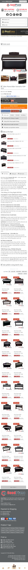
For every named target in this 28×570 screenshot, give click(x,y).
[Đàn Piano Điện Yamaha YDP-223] (14, 60)
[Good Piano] (14, 5)
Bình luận (22, 173)
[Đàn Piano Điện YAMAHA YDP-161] (19, 281)
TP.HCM (17, 115)
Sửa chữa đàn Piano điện (19, 559)
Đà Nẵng (23, 115)
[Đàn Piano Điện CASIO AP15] (7, 281)
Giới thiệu (5, 173)
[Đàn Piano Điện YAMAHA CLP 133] (7, 323)
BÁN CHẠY (24, 271)
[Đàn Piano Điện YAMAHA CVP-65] (19, 302)
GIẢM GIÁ (20, 273)
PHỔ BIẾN (18, 271)
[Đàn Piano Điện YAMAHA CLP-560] (19, 323)
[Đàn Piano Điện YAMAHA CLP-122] (7, 302)
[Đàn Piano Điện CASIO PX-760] (19, 385)
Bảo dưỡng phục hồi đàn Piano (18, 558)
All (9, 271)
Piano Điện (19, 36)
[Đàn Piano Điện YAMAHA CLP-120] (19, 427)
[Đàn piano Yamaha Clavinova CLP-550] (19, 448)
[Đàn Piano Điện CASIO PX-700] (19, 406)
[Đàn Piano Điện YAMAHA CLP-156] (19, 344)
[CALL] (17, 96)
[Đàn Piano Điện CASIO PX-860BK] (7, 406)
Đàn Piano (13, 36)
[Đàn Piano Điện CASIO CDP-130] (7, 385)
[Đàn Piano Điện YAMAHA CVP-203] (7, 344)
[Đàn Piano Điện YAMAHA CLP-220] (7, 448)
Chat (12, 542)
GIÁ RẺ (25, 273)
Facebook (8, 542)
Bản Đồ (3, 542)
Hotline (7, 1)
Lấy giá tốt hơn (6, 111)
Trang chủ (3, 36)
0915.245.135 (11, 545)
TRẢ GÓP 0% (15, 111)
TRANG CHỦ (6, 19)
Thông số (14, 173)
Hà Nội (12, 115)
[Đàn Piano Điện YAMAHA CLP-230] (7, 469)
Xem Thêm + (13, 487)
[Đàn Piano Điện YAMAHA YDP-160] (19, 364)
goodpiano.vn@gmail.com (9, 504)
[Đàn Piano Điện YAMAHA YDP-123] (7, 364)
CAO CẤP (13, 271)
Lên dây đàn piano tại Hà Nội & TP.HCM (16, 555)
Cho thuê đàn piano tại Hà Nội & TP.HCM (16, 557)
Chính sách (6, 115)
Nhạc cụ (8, 36)
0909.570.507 (7, 503)
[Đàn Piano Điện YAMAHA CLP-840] (19, 469)
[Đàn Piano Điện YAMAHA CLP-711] (7, 427)
